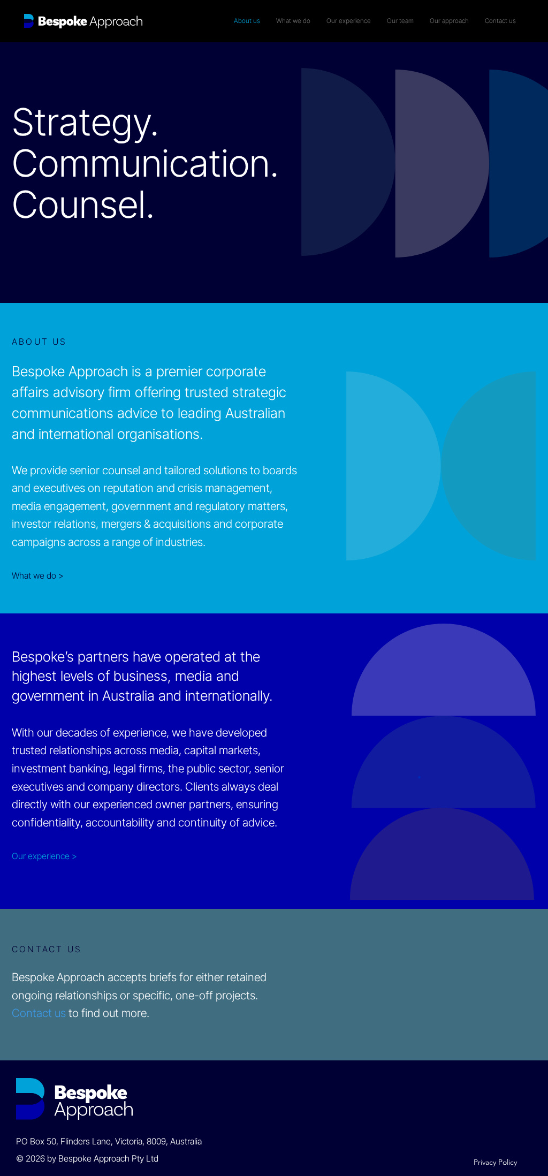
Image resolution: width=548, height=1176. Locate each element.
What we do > (38, 575)
